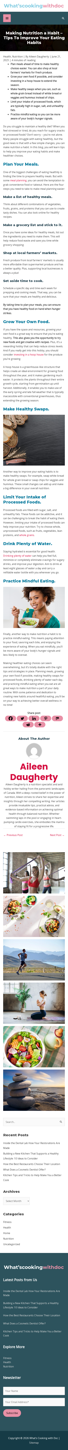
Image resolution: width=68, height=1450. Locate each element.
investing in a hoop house (29, 354)
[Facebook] (10, 718)
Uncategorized (11, 1244)
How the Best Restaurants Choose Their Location (31, 1164)
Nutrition (8, 1238)
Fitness (7, 1222)
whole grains (26, 535)
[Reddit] (28, 724)
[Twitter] (22, 718)
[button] (63, 18)
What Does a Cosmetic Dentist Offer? (24, 1169)
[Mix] (57, 718)
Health (7, 1227)
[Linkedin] (34, 718)
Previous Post (13, 835)
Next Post (57, 835)
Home (6, 1233)
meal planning (18, 180)
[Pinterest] (45, 718)
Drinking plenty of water (17, 555)
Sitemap (34, 1442)
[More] (39, 724)
